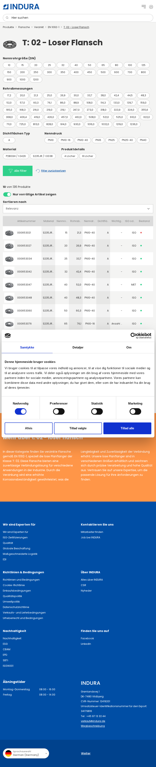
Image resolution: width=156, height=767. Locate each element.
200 (22, 72)
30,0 (76, 95)
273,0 (90, 109)
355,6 (144, 109)
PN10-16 (65, 140)
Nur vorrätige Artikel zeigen (34, 194)
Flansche (24, 27)
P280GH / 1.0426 (16, 156)
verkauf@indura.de (93, 721)
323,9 (117, 109)
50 (89, 65)
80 (116, 65)
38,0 (103, 95)
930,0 (77, 124)
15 (22, 65)
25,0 (49, 95)
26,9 (62, 95)
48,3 (143, 95)
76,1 (49, 102)
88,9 (76, 102)
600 (116, 72)
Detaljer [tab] (78, 347)
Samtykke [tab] (27, 347)
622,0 (146, 117)
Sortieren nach (14, 202)
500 (103, 72)
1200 (36, 79)
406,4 (23, 117)
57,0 (22, 102)
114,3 (103, 102)
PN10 (51, 140)
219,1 (62, 109)
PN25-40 (127, 140)
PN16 (98, 140)
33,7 (89, 95)
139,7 (130, 102)
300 (49, 72)
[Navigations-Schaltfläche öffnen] (143, 6)
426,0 (50, 117)
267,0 (76, 109)
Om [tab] (128, 347)
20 (35, 65)
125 (143, 65)
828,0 (49, 124)
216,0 (36, 109)
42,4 (116, 95)
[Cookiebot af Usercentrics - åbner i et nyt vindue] (133, 336)
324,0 (131, 109)
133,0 (117, 102)
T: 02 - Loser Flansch (76, 27)
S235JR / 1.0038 (43, 156)
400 (76, 72)
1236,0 (134, 124)
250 (36, 72)
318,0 (103, 109)
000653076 (24, 323)
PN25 (111, 140)
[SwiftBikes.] (21, 6)
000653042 (24, 271)
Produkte (8, 27)
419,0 (37, 117)
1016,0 (91, 124)
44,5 (130, 95)
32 (62, 65)
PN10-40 (83, 140)
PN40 (143, 140)
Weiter (86, 753)
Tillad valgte (78, 428)
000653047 (24, 284)
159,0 (143, 102)
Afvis (28, 428)
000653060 (24, 310)
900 (9, 79)
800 (143, 72)
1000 (22, 79)
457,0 (64, 117)
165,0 (9, 109)
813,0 (36, 124)
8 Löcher (87, 156)
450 (89, 72)
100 (130, 65)
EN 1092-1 (53, 27)
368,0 (9, 117)
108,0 (90, 102)
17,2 (9, 95)
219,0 (49, 109)
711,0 (9, 124)
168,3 (23, 109)
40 (76, 65)
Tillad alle (127, 428)
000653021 (24, 232)
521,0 (106, 117)
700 (130, 72)
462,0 (78, 117)
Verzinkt (39, 27)
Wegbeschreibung (93, 726)
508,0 (92, 117)
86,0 (62, 102)
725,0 (22, 124)
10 (9, 65)
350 (62, 72)
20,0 (22, 95)
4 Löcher (69, 156)
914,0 (63, 124)
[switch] (59, 411)
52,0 (9, 102)
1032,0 (105, 124)
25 (49, 65)
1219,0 (119, 124)
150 (9, 72)
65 (103, 65)
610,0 (133, 117)
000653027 (24, 245)
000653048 (24, 297)
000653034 (24, 258)
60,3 (36, 102)
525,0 (119, 117)
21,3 (36, 95)
